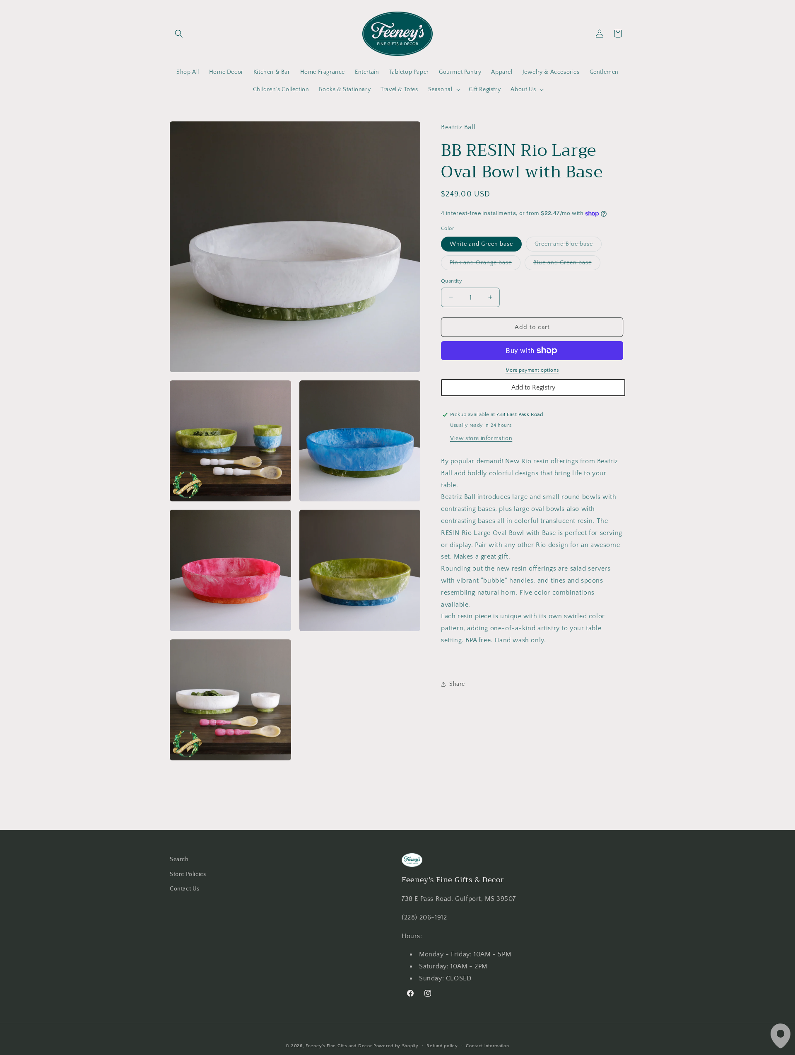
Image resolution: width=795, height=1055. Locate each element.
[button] (179, 33)
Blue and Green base (566, 264)
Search (179, 859)
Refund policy (442, 1045)
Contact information (487, 1045)
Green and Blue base (568, 245)
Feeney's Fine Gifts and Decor (339, 1045)
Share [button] (457, 683)
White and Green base (481, 243)
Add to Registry (533, 387)
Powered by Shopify (396, 1045)
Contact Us (185, 889)
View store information (481, 438)
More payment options (532, 370)
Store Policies (188, 874)
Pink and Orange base (485, 264)
